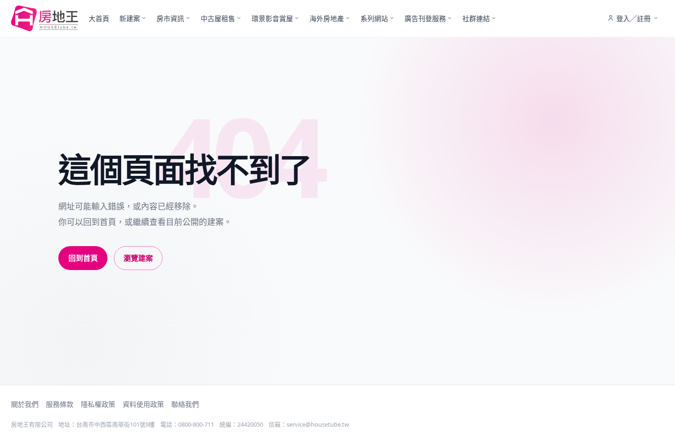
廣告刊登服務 (425, 18)
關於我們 (25, 404)
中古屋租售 (218, 18)
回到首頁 (83, 258)
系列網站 (374, 18)
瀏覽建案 (138, 258)
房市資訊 (170, 18)
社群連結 (476, 18)
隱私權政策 (98, 404)
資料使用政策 (143, 404)
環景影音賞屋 (272, 18)
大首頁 (99, 18)
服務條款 (59, 404)
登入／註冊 (633, 18)
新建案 (129, 18)
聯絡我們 (185, 404)
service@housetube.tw (318, 424)
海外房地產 (326, 18)
